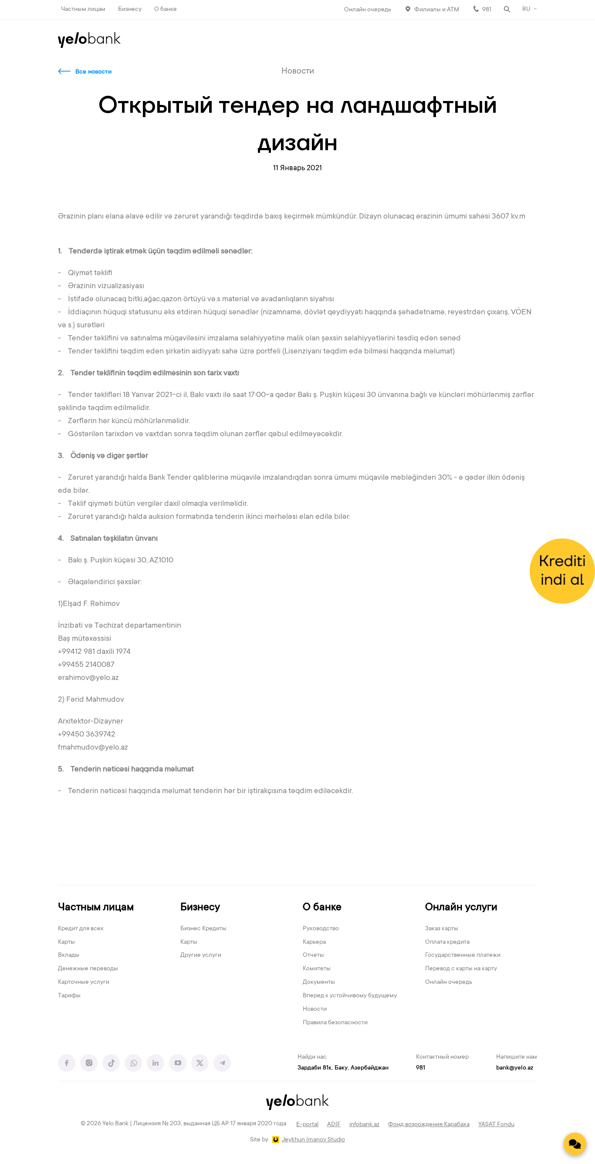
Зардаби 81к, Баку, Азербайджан (343, 1068)
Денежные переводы (88, 969)
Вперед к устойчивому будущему (350, 995)
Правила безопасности (335, 1022)
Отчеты (313, 955)
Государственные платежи (462, 955)
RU (526, 9)
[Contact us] (575, 1144)
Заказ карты (441, 928)
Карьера (314, 942)
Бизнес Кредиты (203, 928)
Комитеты (317, 969)
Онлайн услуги (461, 908)
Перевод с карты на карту (461, 969)
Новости (315, 1009)
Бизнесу (130, 9)
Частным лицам (83, 9)
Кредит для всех (81, 928)
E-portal (307, 1124)
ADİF (334, 1124)
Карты (66, 942)
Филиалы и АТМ (436, 10)
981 (486, 10)
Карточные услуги (83, 982)
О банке (165, 9)
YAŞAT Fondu (496, 1124)
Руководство (321, 928)
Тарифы (69, 995)
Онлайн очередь (367, 10)
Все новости (93, 72)
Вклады (68, 955)
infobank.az (364, 1124)
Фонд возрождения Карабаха (429, 1124)
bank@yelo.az (514, 1068)
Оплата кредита (447, 942)
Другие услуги (200, 955)
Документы (319, 982)
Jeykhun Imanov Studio (313, 1140)
